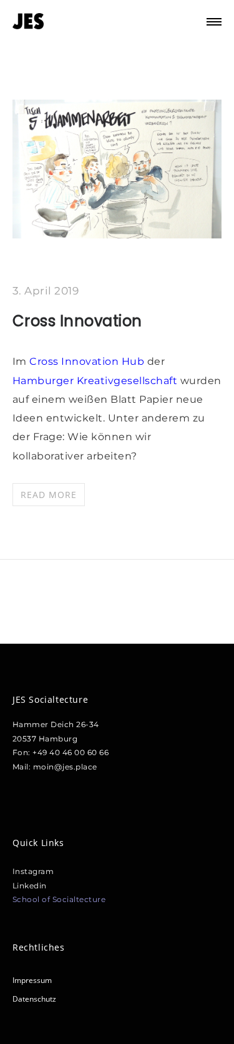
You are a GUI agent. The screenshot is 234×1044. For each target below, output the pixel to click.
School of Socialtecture (59, 899)
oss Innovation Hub (92, 361)
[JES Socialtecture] (28, 22)
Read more (49, 495)
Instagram (33, 871)
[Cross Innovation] (117, 234)
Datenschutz (34, 999)
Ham (25, 381)
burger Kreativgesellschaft (108, 381)
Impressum (32, 980)
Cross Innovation (77, 321)
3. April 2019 (45, 291)
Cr (35, 361)
